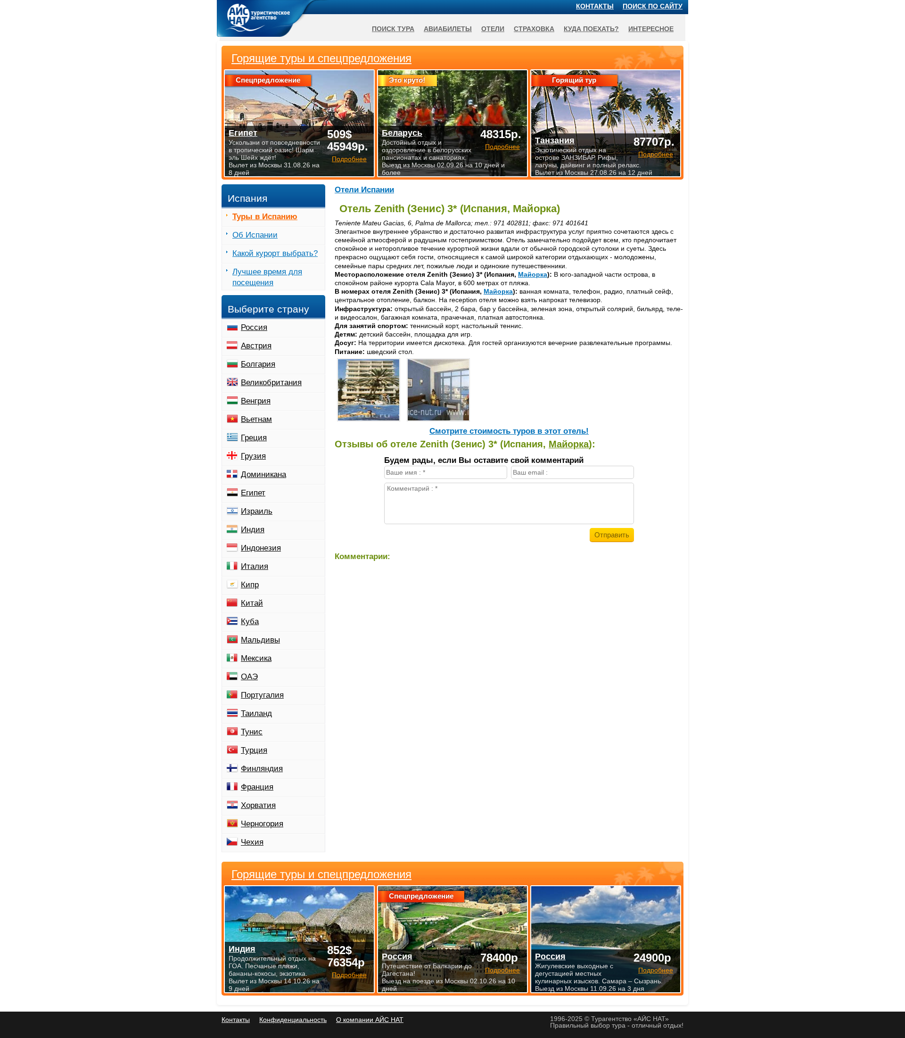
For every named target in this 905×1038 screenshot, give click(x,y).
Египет (253, 492)
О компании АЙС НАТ (369, 1019)
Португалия (262, 695)
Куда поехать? (591, 29)
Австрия (256, 345)
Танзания (555, 140)
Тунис (252, 731)
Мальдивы (260, 639)
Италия (254, 566)
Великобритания (271, 382)
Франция (257, 787)
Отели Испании (364, 189)
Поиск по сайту (653, 6)
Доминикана (263, 474)
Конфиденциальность (293, 1019)
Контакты (595, 6)
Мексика (256, 658)
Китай (252, 603)
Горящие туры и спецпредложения (321, 874)
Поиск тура (393, 29)
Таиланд (256, 713)
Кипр (250, 584)
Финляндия (262, 768)
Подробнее (349, 975)
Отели (492, 29)
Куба (250, 621)
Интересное (651, 29)
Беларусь (402, 133)
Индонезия (261, 548)
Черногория (262, 823)
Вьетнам (256, 419)
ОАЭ (249, 676)
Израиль (256, 511)
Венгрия (256, 400)
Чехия (252, 842)
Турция (254, 750)
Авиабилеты (448, 29)
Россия (254, 327)
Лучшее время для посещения (267, 277)
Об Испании (255, 235)
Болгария (258, 364)
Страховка (534, 29)
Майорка (532, 274)
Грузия (253, 456)
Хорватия (258, 805)
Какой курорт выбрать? (275, 253)
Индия (252, 529)
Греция (254, 437)
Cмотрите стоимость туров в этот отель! (509, 431)
